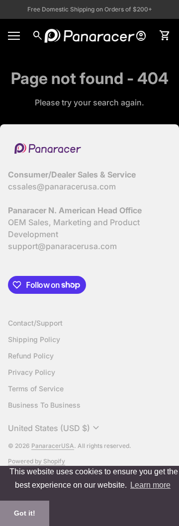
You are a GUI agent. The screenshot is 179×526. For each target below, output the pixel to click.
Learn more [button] (150, 485)
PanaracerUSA (52, 445)
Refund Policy (31, 355)
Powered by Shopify (36, 461)
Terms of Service (36, 388)
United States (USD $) (55, 428)
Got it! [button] (24, 513)
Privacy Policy (31, 372)
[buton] (55, 428)
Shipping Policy (34, 339)
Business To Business (44, 405)
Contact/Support (35, 323)
